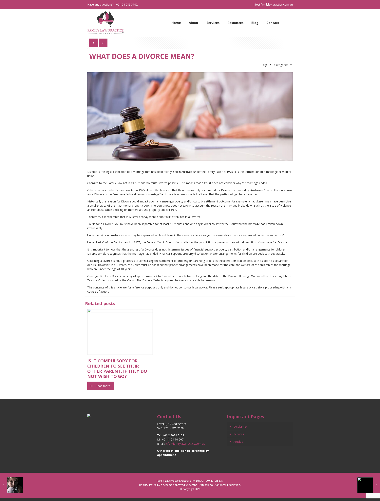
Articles (238, 441)
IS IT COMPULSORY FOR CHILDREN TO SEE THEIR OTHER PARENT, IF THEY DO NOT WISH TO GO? (117, 368)
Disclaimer (240, 426)
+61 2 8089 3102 (127, 4)
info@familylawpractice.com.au (273, 4)
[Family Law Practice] (105, 23)
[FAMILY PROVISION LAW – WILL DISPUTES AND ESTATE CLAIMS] (368, 485)
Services (239, 434)
